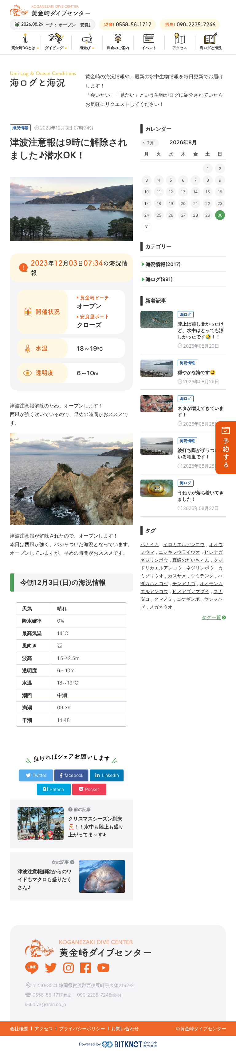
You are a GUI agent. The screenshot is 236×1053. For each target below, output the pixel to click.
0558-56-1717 (48, 995)
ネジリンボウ (200, 568)
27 (183, 215)
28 (195, 215)
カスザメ (177, 576)
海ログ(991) (159, 279)
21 (195, 203)
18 (159, 203)
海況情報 (20, 127)
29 (207, 215)
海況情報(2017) (163, 264)
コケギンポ (188, 599)
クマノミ (163, 599)
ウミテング (202, 576)
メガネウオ (160, 607)
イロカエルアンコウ (184, 544)
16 (220, 191)
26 (170, 215)
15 (208, 191)
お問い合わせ (125, 1029)
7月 (150, 142)
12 (171, 191)
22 (207, 203)
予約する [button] (225, 453)
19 (171, 203)
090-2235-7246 (94, 995)
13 (183, 191)
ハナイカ (149, 544)
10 (146, 191)
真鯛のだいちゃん (190, 560)
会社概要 (19, 1029)
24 (146, 215)
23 (220, 203)
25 (158, 215)
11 (159, 191)
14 (195, 191)
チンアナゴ (183, 583)
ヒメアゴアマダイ (190, 591)
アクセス (43, 1029)
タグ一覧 (211, 617)
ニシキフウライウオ (179, 552)
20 (183, 203)
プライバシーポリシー (82, 1029)
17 (146, 203)
